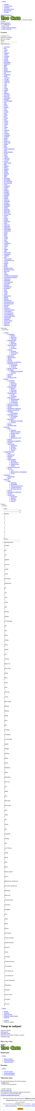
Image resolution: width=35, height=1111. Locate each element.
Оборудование (11, 459)
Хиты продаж (8, 1014)
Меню (4, 1)
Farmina (6, 107)
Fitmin (6, 115)
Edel (5, 102)
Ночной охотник (9, 302)
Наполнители (11, 397)
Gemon (6, 122)
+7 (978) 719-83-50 (6, 29)
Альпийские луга (9, 260)
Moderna (6, 169)
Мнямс (6, 297)
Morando (6, 173)
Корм (9, 428)
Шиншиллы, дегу (16, 438)
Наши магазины (5, 23)
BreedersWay (7, 71)
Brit (5, 73)
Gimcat (6, 124)
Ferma (5, 110)
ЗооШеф (6, 285)
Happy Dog (7, 142)
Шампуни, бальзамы (17, 371)
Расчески (13, 366)
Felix (5, 108)
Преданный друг (9, 303)
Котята (13, 382)
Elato (5, 104)
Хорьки (13, 436)
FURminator (14, 365)
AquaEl (6, 57)
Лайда (6, 291)
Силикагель (14, 402)
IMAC (6, 147)
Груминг (13, 373)
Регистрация (8, 15)
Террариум (7, 475)
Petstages (6, 190)
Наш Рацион (7, 300)
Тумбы (9, 458)
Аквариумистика (9, 451)
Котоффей (7, 288)
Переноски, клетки (13, 405)
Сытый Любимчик (9, 316)
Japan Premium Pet (9, 149)
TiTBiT (6, 237)
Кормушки (14, 445)
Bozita (6, 70)
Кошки (6, 379)
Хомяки (13, 434)
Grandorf (6, 136)
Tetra (5, 235)
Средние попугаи (16, 487)
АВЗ (5, 257)
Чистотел (6, 323)
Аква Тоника (8, 258)
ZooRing (6, 255)
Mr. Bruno (7, 178)
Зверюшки (7, 280)
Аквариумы (10, 455)
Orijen (5, 189)
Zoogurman (7, 254)
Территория (7, 317)
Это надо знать (8, 1071)
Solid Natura (7, 229)
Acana (6, 50)
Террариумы (11, 476)
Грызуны (6, 427)
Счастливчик (8, 311)
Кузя (5, 289)
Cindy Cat (7, 82)
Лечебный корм (12, 345)
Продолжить (4, 1032)
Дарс (5, 272)
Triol (5, 240)
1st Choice (7, 47)
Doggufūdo (7, 98)
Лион (5, 294)
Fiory (5, 113)
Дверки (9, 359)
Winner (6, 249)
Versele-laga (7, 243)
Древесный (14, 400)
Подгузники (14, 352)
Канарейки (14, 484)
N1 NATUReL (8, 181)
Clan (5, 84)
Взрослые (13, 337)
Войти (2, 15)
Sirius (5, 223)
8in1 (5, 48)
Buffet (5, 76)
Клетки (9, 439)
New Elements (8, 183)
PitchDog (6, 195)
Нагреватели (14, 462)
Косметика (10, 369)
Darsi (5, 91)
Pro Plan (6, 203)
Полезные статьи (9, 9)
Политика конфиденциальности (10, 1095)
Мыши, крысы (15, 433)
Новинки (6, 1013)
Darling (6, 90)
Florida (6, 118)
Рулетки (9, 360)
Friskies (6, 121)
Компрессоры (15, 464)
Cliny (5, 85)
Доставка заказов (9, 1060)
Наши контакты (8, 1062)
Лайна (6, 292)
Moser (5, 175)
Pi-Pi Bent (7, 193)
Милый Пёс (7, 296)
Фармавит (7, 319)
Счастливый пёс (9, 314)
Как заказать (7, 10)
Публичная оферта (9, 1074)
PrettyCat (6, 200)
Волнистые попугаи (17, 485)
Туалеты (13, 354)
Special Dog (7, 231)
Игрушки (10, 374)
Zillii (5, 251)
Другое (13, 450)
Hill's (5, 146)
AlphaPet (6, 53)
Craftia (6, 88)
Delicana (6, 93)
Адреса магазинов (9, 1073)
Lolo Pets (6, 159)
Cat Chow (7, 77)
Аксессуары (10, 444)
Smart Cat (6, 224)
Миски (9, 376)
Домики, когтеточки (13, 410)
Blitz (5, 67)
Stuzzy (6, 232)
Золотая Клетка (8, 282)
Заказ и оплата (8, 1059)
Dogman (6, 99)
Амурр (6, 262)
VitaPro (6, 245)
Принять (20, 1108)
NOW (5, 184)
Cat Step (6, 79)
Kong (5, 155)
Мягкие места (11, 357)
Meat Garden (7, 163)
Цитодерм (7, 322)
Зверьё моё (7, 279)
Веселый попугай (9, 269)
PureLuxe (6, 209)
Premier (6, 198)
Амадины (13, 482)
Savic (5, 217)
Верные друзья (8, 268)
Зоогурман (7, 283)
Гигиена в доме (11, 377)
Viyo (5, 248)
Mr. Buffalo (7, 180)
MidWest (6, 166)
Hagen (6, 138)
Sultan (5, 234)
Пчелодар (7, 308)
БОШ (5, 265)
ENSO (6, 105)
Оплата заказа (8, 6)
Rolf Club (6, 212)
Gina (5, 125)
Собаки (6, 332)
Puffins (6, 207)
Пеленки (13, 351)
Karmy (6, 153)
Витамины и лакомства (14, 362)
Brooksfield (7, 74)
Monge (6, 172)
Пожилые (13, 339)
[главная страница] (11, 20)
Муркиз (6, 299)
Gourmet (6, 133)
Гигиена (9, 349)
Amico (6, 54)
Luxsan (6, 161)
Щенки (13, 335)
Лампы (13, 465)
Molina (6, 170)
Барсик (6, 263)
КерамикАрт (7, 286)
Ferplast (6, 111)
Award (6, 59)
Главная (6, 4)
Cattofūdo (6, 81)
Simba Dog (7, 221)
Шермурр (7, 325)
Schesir (6, 218)
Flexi (5, 116)
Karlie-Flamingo (8, 152)
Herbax (6, 144)
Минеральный (15, 399)
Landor (6, 156)
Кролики (13, 430)
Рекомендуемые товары (11, 1016)
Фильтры (13, 461)
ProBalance (7, 204)
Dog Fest (6, 96)
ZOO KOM (7, 252)
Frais (5, 119)
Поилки (13, 447)
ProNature (7, 206)
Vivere (6, 246)
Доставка (6, 7)
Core (5, 87)
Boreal (6, 68)
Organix (6, 187)
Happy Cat (7, 141)
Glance (6, 127)
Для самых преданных (10, 277)
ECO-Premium (8, 101)
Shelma (6, 220)
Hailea (6, 139)
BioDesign (7, 64)
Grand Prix (7, 135)
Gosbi (5, 132)
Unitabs (6, 241)
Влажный (13, 348)
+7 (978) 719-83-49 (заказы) (8, 27)
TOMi (5, 238)
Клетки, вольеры (12, 368)
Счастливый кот (9, 313)
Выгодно (6, 271)
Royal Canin (7, 214)
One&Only (7, 186)
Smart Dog (7, 226)
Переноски (10, 356)
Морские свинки (16, 431)
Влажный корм (11, 340)
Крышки (9, 456)
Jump (5, 150)
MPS (5, 176)
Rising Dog (7, 210)
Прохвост (7, 305)
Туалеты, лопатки (12, 404)
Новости (6, 1017)
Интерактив (14, 413)
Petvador (6, 192)
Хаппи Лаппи (8, 320)
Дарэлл (6, 274)
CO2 (12, 470)
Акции (6, 1011)
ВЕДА (6, 266)
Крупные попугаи (16, 489)
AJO (5, 51)
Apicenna (6, 56)
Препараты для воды (13, 467)
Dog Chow (7, 94)
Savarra (6, 215)
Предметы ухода (12, 363)
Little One (7, 158)
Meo (5, 164)
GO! (5, 129)
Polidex (6, 197)
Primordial (7, 201)
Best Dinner (7, 62)
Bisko (5, 65)
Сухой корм (10, 334)
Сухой (13, 346)
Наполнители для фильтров (19, 472)
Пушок (6, 306)
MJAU (6, 167)
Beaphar (6, 60)
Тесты (12, 473)
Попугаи (6, 479)
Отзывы (6, 12)
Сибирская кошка (9, 309)
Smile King (7, 228)
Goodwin (6, 130)
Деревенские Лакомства (11, 275)
